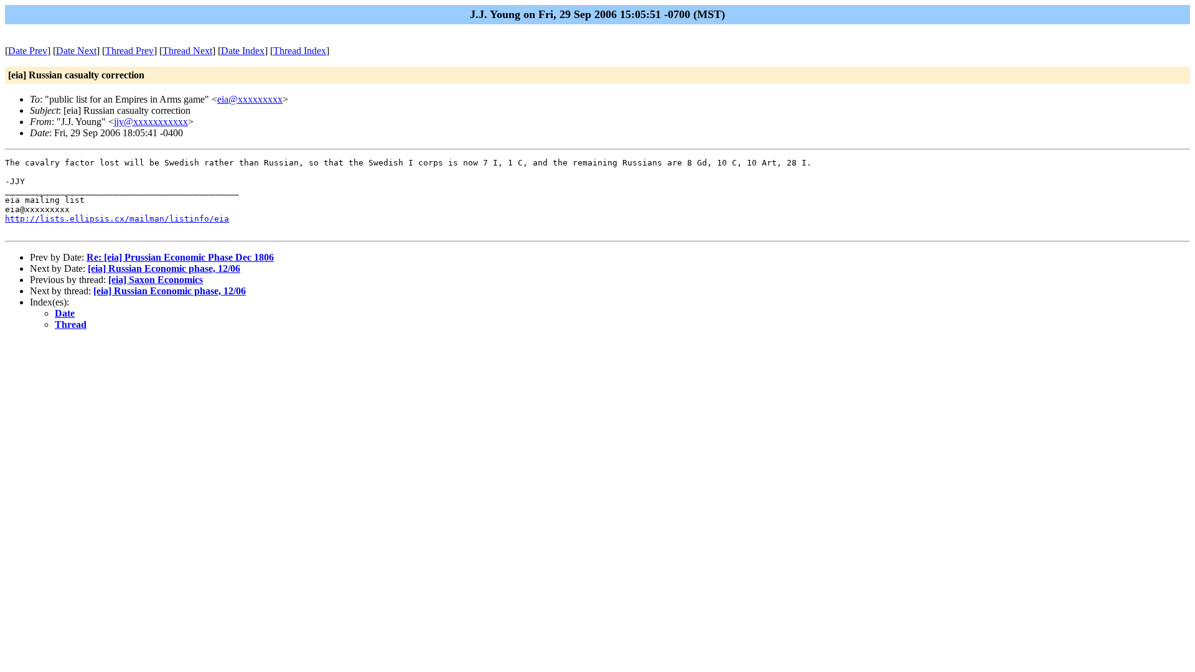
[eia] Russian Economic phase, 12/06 (164, 268)
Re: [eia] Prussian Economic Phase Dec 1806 (180, 257)
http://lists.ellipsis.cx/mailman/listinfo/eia (117, 218)
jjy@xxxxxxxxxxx (151, 121)
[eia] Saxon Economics (155, 279)
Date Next (76, 50)
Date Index (243, 50)
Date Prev (27, 50)
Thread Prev (129, 50)
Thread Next (187, 50)
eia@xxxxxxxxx (250, 99)
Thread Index (299, 50)
